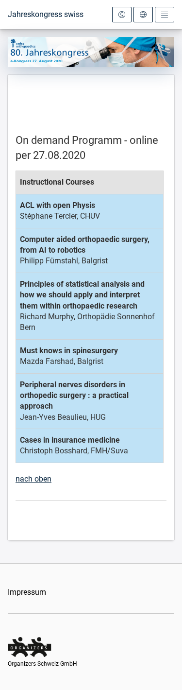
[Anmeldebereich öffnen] (122, 14)
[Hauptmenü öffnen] (164, 14)
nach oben (33, 478)
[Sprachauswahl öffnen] (143, 14)
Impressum (27, 592)
